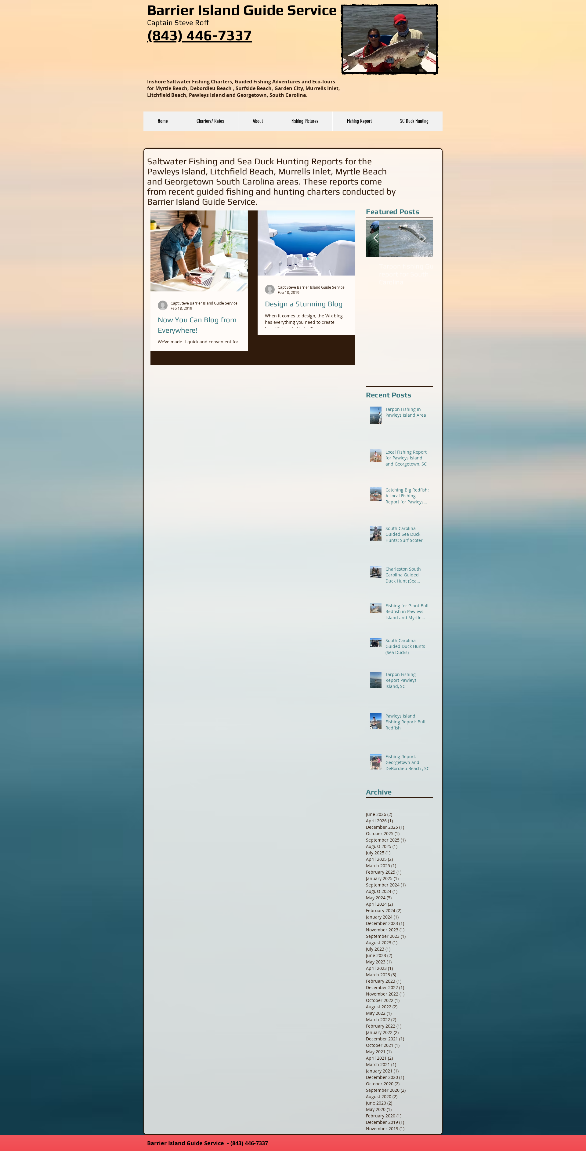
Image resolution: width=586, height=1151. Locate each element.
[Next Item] (423, 238)
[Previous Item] (375, 238)
